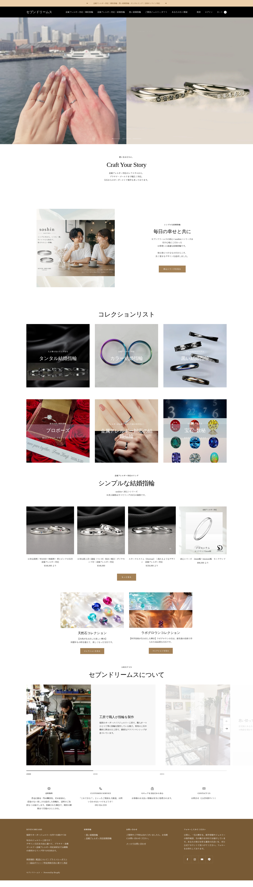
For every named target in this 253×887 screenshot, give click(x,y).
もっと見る (127, 577)
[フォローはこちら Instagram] (194, 859)
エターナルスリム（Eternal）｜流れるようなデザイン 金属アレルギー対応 (152, 560)
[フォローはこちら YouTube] (202, 859)
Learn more (126, 84)
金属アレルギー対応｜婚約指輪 (79, 12)
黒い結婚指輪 (135, 12)
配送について (42, 859)
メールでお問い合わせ (136, 843)
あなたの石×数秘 (180, 12)
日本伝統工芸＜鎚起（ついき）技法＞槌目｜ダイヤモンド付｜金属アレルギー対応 (101, 560)
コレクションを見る (92, 651)
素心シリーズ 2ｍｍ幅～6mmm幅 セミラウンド (203, 558)
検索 (199, 12)
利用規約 (30, 859)
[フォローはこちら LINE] (209, 859)
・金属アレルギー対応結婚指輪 (97, 838)
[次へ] (226, 728)
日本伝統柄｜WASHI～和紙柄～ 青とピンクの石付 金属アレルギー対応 (51, 560)
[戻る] (226, 721)
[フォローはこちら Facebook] (187, 859)
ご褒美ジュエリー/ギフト (156, 12)
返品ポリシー (36, 862)
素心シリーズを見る (172, 269)
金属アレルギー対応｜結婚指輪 (111, 12)
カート (221, 12)
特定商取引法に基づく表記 (55, 862)
